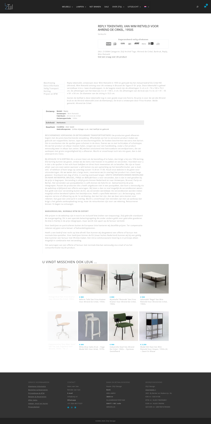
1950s (74, 118)
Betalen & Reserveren (37, 397)
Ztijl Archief (126, 51)
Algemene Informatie (37, 386)
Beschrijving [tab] (49, 83)
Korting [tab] (47, 91)
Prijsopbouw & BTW (36, 393)
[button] (72, 7)
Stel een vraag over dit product (112, 57)
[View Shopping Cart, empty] (205, 7)
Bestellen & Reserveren (38, 390)
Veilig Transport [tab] (51, 88)
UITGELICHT (133, 7)
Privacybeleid (33, 407)
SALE (106, 7)
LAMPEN (80, 7)
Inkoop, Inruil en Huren (38, 403)
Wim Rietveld (104, 54)
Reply (164, 51)
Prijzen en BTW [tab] (51, 94)
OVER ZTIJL (117, 7)
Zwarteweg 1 (151, 390)
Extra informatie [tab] (51, 85)
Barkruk (157, 51)
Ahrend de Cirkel (145, 51)
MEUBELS (66, 7)
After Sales (32, 400)
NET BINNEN (95, 7)
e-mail (120, 245)
